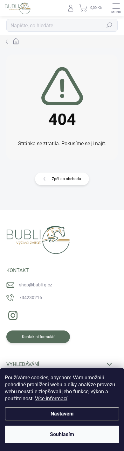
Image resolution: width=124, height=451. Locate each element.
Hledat (109, 25)
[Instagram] (11, 314)
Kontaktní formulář (38, 337)
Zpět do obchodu (66, 179)
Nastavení (62, 414)
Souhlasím (62, 434)
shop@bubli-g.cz (35, 284)
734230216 (30, 297)
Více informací (51, 398)
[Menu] (116, 8)
